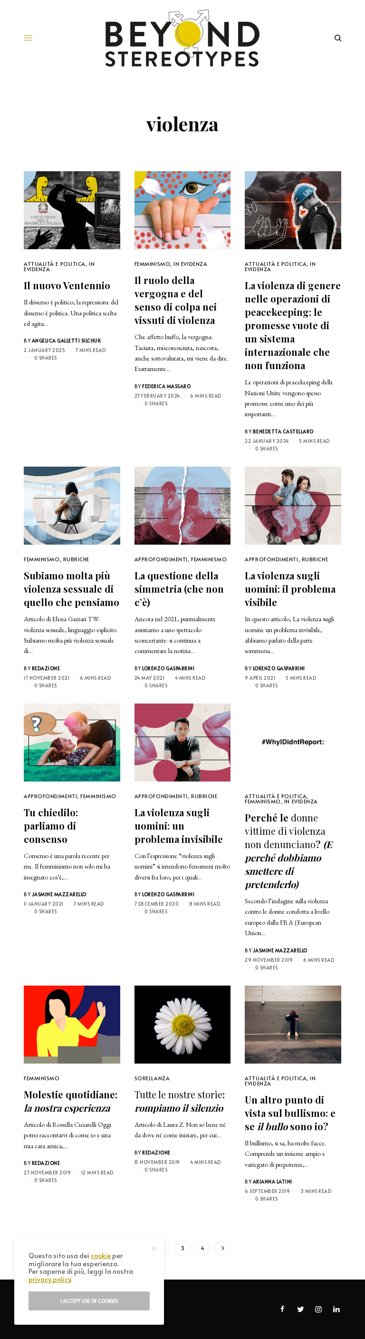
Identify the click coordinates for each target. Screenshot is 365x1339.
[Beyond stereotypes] (182, 38)
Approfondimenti (161, 559)
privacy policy (50, 1279)
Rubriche (76, 559)
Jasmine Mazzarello (59, 894)
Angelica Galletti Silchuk (66, 340)
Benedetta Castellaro (283, 431)
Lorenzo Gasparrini (168, 668)
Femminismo (152, 263)
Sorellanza (152, 1078)
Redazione (46, 668)
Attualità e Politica (55, 263)
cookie (101, 1255)
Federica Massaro (166, 386)
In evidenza (190, 263)
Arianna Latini (272, 1181)
